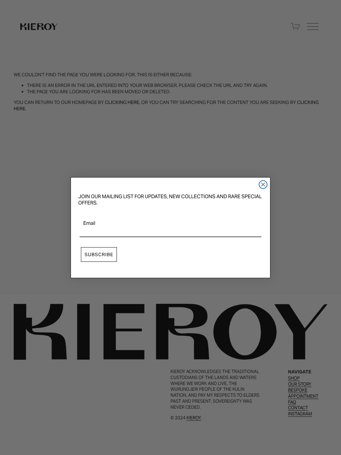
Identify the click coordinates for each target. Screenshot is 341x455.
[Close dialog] (263, 185)
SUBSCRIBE (99, 254)
